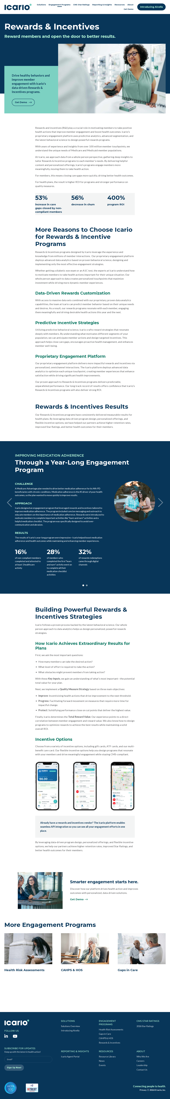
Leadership (142, 1065)
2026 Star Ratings (145, 1026)
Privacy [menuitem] (143, 1090)
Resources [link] (120, 5)
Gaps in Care (105, 1033)
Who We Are (143, 1056)
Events (102, 1065)
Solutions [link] (41, 5)
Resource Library (107, 1056)
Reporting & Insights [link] (102, 5)
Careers (140, 1060)
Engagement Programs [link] (59, 5)
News (102, 1060)
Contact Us (142, 1069)
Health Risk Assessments (111, 1029)
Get (77, 899)
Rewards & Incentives (109, 1042)
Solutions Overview (70, 1026)
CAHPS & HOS (106, 1038)
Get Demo (128, 9)
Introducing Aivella (151, 7)
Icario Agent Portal (70, 1056)
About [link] (130, 5)
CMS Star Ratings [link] (81, 5)
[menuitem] (6, 1036)
